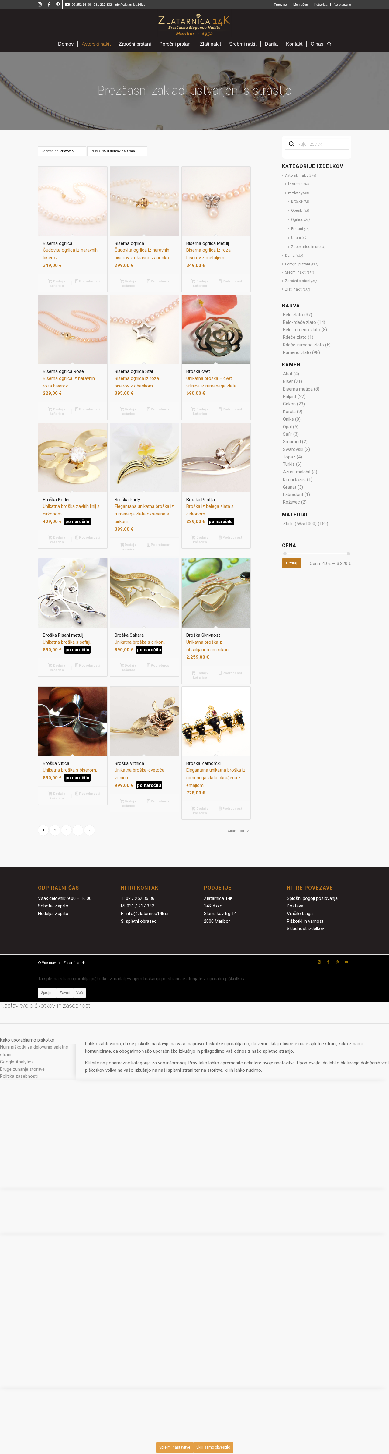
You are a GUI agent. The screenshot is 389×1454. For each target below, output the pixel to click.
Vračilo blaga (300, 913)
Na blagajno (342, 4)
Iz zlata (294, 193)
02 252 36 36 (81, 4)
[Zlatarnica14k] (194, 23)
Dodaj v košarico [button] (57, 283)
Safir (287, 434)
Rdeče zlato (295, 337)
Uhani (296, 237)
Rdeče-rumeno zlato (303, 345)
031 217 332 (103, 4)
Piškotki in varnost (305, 921)
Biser (288, 381)
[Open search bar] (329, 44)
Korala (289, 411)
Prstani (297, 229)
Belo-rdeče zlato (299, 322)
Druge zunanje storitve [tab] (22, 1069)
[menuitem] (280, 4)
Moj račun (300, 4)
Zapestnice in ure (306, 247)
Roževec (291, 502)
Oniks (288, 419)
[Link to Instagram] (39, 4)
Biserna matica (298, 389)
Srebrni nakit (295, 272)
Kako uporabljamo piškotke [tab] (27, 1040)
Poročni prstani (297, 264)
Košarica (320, 4)
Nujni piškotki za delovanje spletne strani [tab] (34, 1050)
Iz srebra (295, 184)
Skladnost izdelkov (305, 928)
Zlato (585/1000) (300, 523)
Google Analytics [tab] (17, 1062)
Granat (289, 487)
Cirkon (289, 404)
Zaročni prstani (297, 281)
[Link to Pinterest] (57, 4)
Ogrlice (297, 220)
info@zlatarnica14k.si (130, 4)
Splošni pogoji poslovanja (312, 898)
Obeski (297, 210)
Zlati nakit (293, 289)
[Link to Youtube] (67, 4)
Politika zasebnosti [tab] (19, 1076)
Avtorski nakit (296, 175)
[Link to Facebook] (48, 4)
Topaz (289, 457)
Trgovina (280, 4)
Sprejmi (47, 993)
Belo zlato (293, 314)
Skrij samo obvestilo (213, 1447)
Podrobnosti (89, 281)
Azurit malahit (297, 472)
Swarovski (293, 449)
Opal (287, 427)
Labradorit (293, 494)
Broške (297, 201)
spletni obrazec (141, 921)
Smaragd (292, 441)
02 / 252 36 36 (140, 898)
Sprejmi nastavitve (174, 1447)
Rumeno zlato (297, 352)
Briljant (289, 396)
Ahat (287, 374)
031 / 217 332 (140, 906)
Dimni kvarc (294, 479)
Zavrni (65, 993)
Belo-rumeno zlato (301, 329)
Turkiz (289, 464)
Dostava (295, 906)
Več (79, 993)
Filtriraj (291, 563)
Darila (290, 255)
